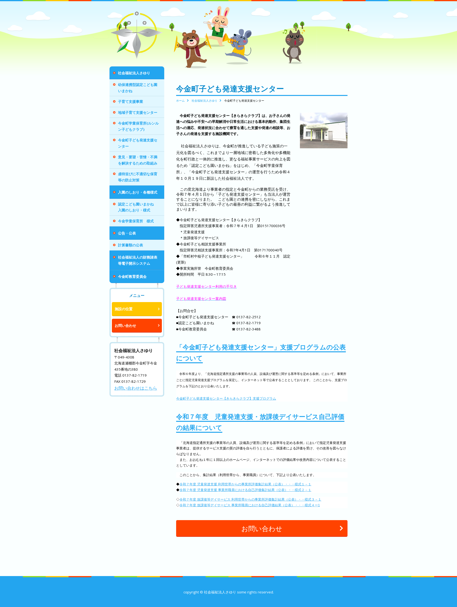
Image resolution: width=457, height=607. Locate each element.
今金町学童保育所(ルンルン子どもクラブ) (138, 126)
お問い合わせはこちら (135, 388)
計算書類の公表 (130, 245)
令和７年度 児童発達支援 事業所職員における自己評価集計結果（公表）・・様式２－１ (245, 490)
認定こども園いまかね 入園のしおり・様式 (137, 207)
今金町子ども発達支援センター (137, 143)
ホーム (180, 101)
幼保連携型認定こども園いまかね (137, 87)
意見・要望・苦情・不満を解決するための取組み (137, 159)
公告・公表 (127, 233)
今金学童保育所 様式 (136, 221)
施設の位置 (124, 308)
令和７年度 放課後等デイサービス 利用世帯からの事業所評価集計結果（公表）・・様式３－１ (250, 499)
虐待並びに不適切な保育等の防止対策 (137, 176)
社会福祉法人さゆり (134, 72)
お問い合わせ (125, 325)
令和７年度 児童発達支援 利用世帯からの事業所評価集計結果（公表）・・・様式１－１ (245, 484)
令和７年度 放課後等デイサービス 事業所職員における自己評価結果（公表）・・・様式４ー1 (249, 505)
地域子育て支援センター (137, 112)
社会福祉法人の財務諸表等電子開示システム (137, 260)
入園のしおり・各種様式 (137, 192)
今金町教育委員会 (132, 276)
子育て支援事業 (130, 101)
